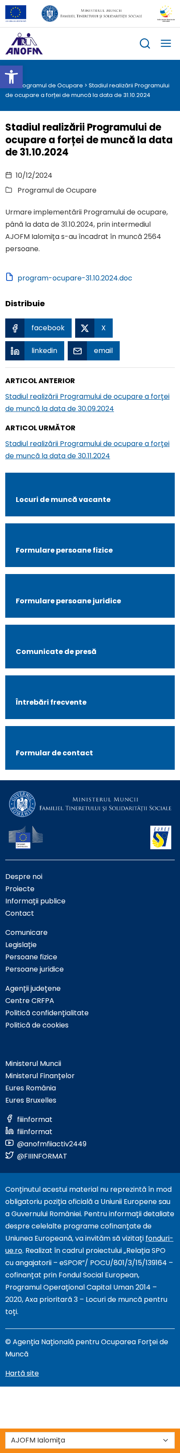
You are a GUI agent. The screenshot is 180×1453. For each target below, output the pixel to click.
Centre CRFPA (29, 1001)
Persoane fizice (31, 957)
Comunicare (26, 932)
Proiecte (20, 889)
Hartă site (22, 1373)
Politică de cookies (37, 1025)
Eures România (30, 1088)
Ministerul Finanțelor (40, 1076)
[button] (11, 77)
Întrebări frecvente (51, 702)
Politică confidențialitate (47, 1013)
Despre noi (23, 877)
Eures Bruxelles (30, 1100)
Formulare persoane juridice (68, 601)
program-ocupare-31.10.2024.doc (74, 278)
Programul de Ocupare (50, 85)
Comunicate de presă (56, 652)
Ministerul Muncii (33, 1064)
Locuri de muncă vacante (63, 500)
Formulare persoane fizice (64, 550)
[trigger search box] (145, 45)
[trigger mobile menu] (166, 45)
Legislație (21, 945)
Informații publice (35, 901)
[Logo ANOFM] (24, 44)
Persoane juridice (34, 969)
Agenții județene (33, 988)
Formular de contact (54, 753)
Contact (19, 913)
